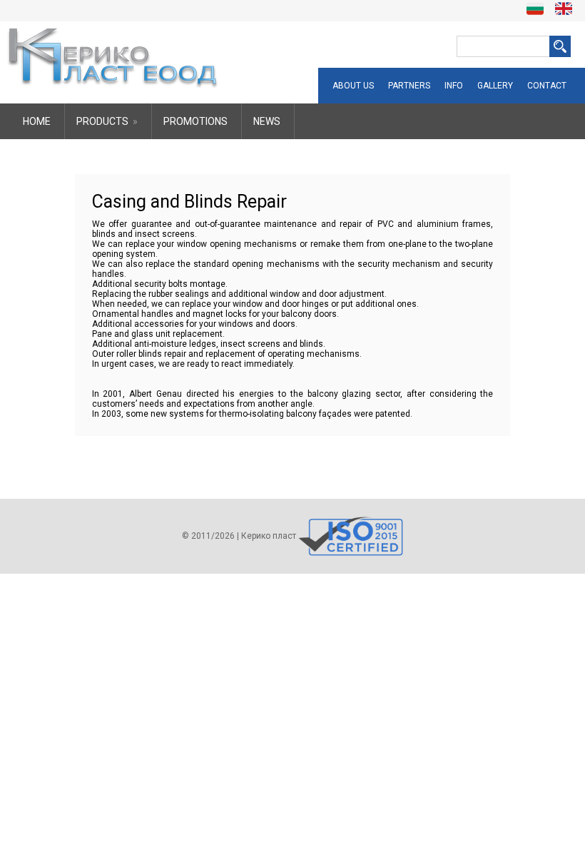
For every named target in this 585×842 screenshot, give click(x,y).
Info (453, 86)
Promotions (195, 121)
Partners (409, 86)
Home (37, 121)
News (266, 121)
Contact (546, 86)
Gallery (495, 86)
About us (353, 86)
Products (107, 121)
